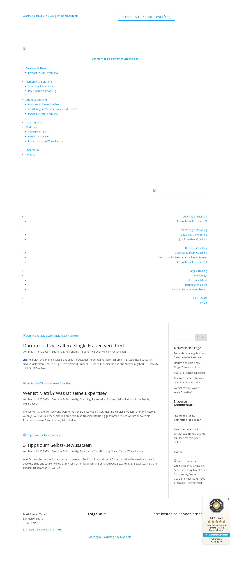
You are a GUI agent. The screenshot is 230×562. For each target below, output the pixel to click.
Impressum (29, 529)
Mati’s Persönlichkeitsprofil (189, 372)
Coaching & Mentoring (41, 86)
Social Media (101, 351)
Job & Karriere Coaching (42, 91)
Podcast (111, 399)
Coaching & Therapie (38, 68)
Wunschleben (118, 351)
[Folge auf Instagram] (90, 525)
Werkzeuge (32, 127)
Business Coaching (36, 99)
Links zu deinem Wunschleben (45, 141)
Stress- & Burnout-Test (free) (146, 16)
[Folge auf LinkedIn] (112, 525)
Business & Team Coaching (44, 104)
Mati (30, 351)
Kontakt (30, 154)
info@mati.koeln (68, 16)
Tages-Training (34, 122)
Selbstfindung (125, 399)
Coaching (85, 399)
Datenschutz (46, 529)
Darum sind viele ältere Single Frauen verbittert (73, 345)
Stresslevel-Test (37, 131)
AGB (59, 529)
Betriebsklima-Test (39, 136)
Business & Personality (65, 351)
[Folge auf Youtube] (105, 525)
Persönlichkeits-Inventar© (43, 73)
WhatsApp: (38, 16)
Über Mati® (32, 150)
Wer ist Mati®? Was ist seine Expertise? (65, 393)
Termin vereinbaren (173, 525)
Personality (86, 351)
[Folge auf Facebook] (98, 525)
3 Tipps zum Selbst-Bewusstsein (57, 445)
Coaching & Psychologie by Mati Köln (109, 537)
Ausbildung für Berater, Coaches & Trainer (52, 109)
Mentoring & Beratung (39, 81)
